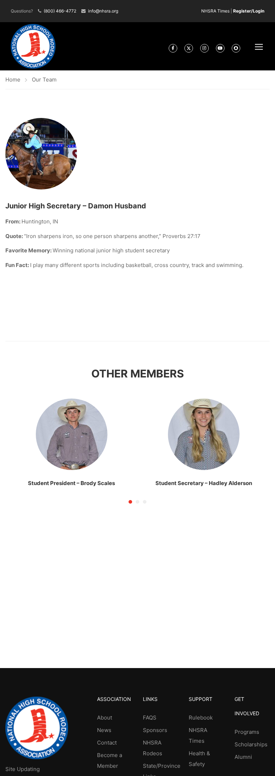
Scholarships (251, 744)
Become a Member (109, 760)
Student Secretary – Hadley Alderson (203, 483)
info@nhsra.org (103, 11)
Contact (107, 742)
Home (12, 79)
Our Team (44, 79)
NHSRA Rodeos (152, 748)
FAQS (149, 717)
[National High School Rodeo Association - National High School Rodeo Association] (33, 46)
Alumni (243, 756)
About (104, 717)
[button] (130, 502)
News (104, 730)
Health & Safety (199, 758)
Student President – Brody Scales (71, 483)
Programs (247, 731)
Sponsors (155, 730)
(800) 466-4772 (60, 11)
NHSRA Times (215, 11)
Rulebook (201, 717)
